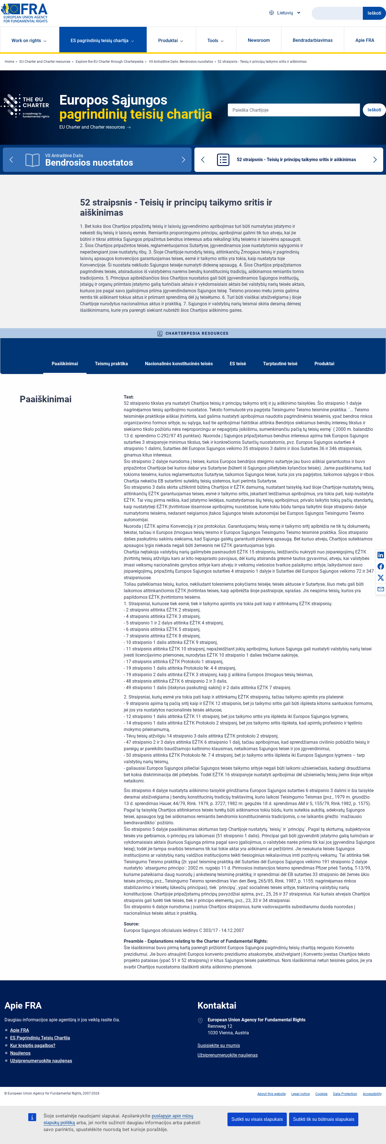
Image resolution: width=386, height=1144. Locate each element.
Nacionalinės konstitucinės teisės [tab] (179, 363)
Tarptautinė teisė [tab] (280, 363)
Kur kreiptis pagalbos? (32, 1045)
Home (9, 62)
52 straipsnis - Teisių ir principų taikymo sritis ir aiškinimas (262, 62)
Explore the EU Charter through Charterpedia (110, 62)
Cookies (321, 1094)
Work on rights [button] (26, 40)
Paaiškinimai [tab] (65, 363)
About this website (271, 1094)
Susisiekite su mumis (219, 1045)
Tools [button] (212, 40)
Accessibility (372, 1094)
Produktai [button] (168, 40)
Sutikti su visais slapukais (257, 1119)
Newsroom (259, 40)
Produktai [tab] (324, 363)
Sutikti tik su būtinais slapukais (323, 1119)
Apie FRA (364, 40)
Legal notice (300, 1094)
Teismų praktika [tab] (111, 363)
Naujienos (20, 1053)
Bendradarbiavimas (313, 40)
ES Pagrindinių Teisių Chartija (40, 1038)
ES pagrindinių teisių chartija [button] (100, 40)
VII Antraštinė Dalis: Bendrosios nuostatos (181, 62)
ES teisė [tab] (238, 363)
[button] (381, 555)
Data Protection (345, 1094)
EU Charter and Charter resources (44, 62)
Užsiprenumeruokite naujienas (41, 1060)
